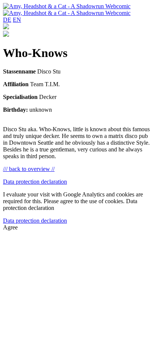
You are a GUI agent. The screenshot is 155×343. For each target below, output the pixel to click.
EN (17, 19)
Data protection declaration (35, 181)
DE (7, 19)
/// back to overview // (29, 169)
